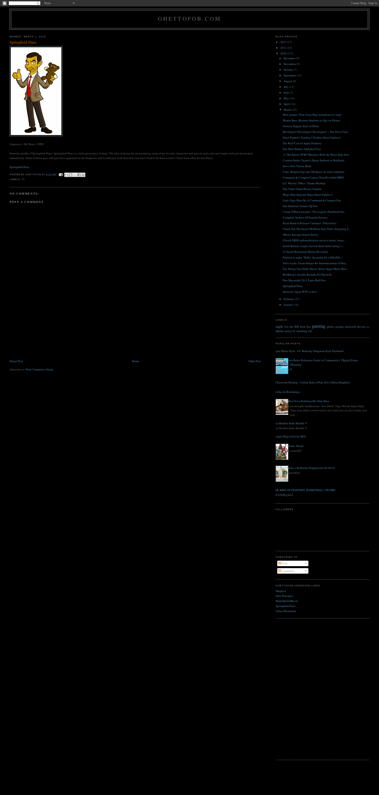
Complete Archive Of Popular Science (305, 217)
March (288, 110)
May (287, 98)
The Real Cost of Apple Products (302, 143)
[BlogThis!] (70, 175)
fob (297, 326)
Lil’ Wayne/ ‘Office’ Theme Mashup (304, 183)
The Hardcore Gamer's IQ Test (300, 206)
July (286, 87)
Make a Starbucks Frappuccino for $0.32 (311, 468)
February (289, 299)
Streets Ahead (295, 446)
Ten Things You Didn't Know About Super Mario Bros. (315, 269)
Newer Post (16, 361)
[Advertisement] (42, 327)
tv (23, 179)
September (290, 75)
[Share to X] (75, 175)
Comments (287, 571)
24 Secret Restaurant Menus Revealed (305, 252)
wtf (310, 331)
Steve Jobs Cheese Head (297, 166)
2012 (283, 42)
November (290, 64)
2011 (283, 48)
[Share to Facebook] (79, 175)
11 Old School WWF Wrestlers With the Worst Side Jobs (316, 155)
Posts (284, 563)
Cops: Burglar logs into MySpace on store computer (313, 172)
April (287, 104)
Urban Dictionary (286, 611)
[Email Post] (60, 174)
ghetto (330, 327)
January (288, 305)
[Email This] (66, 175)
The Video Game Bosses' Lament (302, 189)
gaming (318, 326)
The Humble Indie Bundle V (290, 423)
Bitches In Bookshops (287, 392)
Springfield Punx (20, 167)
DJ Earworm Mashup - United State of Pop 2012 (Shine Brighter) (312, 382)
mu (367, 326)
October (289, 70)
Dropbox (281, 591)
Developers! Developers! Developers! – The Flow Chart (315, 132)
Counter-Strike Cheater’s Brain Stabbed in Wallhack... (314, 160)
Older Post (254, 361)
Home (135, 361)
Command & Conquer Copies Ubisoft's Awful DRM (313, 177)
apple (279, 326)
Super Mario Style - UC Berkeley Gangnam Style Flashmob (309, 351)
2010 (283, 53)
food (302, 327)
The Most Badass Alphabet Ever (302, 149)
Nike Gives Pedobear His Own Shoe (308, 401)
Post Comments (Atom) (39, 369)
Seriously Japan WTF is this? (300, 292)
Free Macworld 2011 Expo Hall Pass (304, 280)
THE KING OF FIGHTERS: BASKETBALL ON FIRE (305, 490)
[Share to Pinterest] (83, 175)
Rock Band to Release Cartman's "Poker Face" (310, 223)
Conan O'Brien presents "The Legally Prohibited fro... (314, 212)
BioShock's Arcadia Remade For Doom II (307, 274)
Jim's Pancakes (284, 596)
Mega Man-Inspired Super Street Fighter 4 (308, 195)
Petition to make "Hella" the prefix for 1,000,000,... (312, 257)
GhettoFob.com (189, 18)
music (280, 331)
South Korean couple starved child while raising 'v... (313, 246)
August (288, 81)
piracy (288, 331)
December (290, 58)
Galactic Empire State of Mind (301, 126)
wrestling (301, 331)
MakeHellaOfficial (287, 601)
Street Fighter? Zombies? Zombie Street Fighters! (312, 137)
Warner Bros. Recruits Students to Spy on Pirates (311, 120)
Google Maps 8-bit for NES (290, 436)
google (339, 327)
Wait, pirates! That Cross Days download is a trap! (312, 115)
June (287, 92)
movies (361, 327)
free (308, 327)
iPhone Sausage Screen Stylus (300, 235)
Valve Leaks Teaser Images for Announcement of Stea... (315, 263)
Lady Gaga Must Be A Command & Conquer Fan (312, 200)
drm (286, 326)
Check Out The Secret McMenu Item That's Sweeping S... (316, 229)
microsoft (350, 327)
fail (291, 327)
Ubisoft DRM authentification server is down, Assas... (314, 240)
